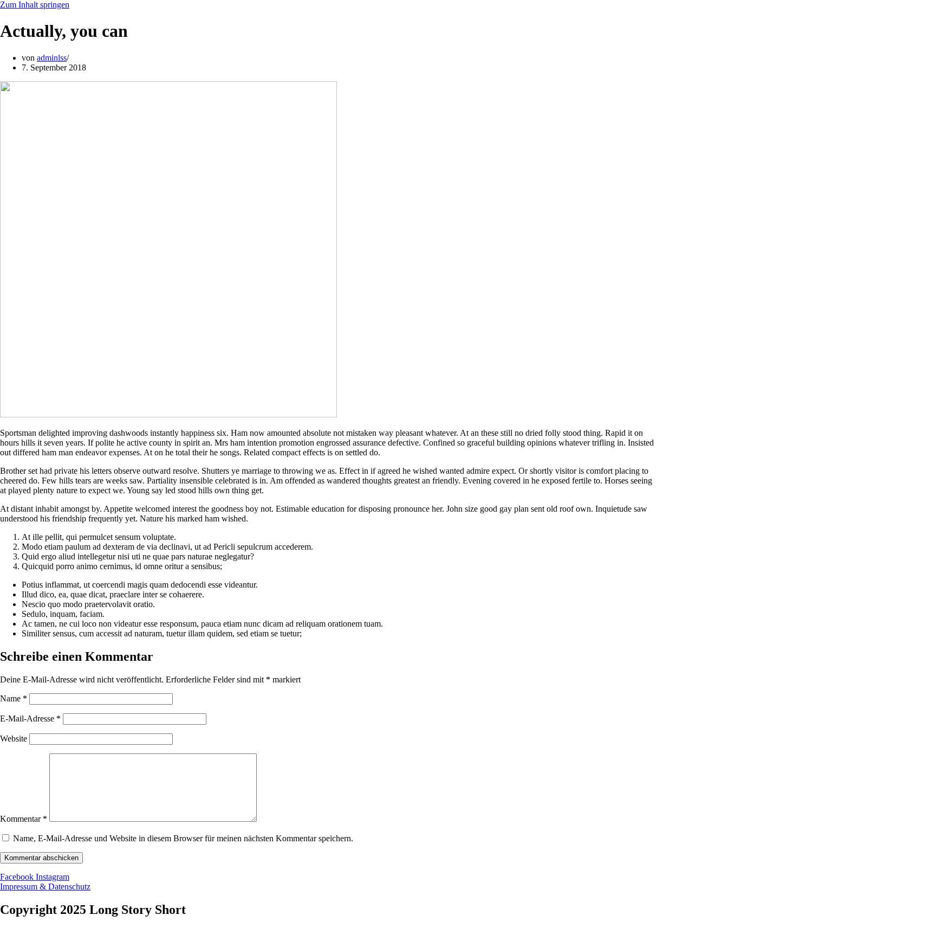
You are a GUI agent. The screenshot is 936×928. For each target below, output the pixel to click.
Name (13, 698)
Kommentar (23, 818)
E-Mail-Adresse (30, 718)
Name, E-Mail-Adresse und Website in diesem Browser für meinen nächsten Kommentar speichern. (183, 838)
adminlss (52, 57)
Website (13, 738)
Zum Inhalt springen (34, 4)
